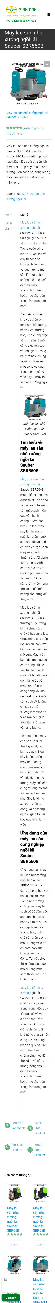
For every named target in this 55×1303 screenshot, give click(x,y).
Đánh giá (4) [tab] (9, 226)
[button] (47, 64)
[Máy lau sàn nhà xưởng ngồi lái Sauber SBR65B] (14, 1193)
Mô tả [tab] (9, 215)
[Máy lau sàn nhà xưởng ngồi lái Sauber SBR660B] (40, 1264)
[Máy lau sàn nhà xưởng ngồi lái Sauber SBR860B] (14, 1264)
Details (15, 1245)
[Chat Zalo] (11, 1285)
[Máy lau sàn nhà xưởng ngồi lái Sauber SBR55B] (40, 1193)
